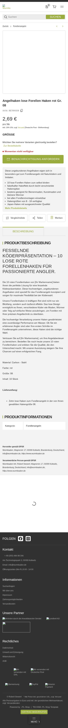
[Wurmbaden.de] (6, 6)
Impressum (7, 595)
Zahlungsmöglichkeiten (13, 599)
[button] (62, 531)
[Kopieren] (22, 111)
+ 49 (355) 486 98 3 (12, 556)
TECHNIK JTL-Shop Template (45, 707)
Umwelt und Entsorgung (13, 652)
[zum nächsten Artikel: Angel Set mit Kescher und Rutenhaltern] (62, 26)
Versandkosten (9, 604)
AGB (4, 661)
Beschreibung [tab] (23, 231)
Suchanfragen (9, 586)
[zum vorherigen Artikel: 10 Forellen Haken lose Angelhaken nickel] (56, 26)
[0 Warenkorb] (54, 6)
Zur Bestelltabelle (12, 145)
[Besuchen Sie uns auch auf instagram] (28, 538)
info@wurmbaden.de (17, 565)
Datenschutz (8, 648)
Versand (21, 127)
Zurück (5, 26)
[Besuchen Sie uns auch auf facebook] (20, 538)
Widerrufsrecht (9, 657)
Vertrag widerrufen (34, 712)
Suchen (55, 17)
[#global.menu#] (62, 6)
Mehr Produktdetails (16, 208)
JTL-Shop (25, 707)
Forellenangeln (19, 26)
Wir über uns (8, 591)
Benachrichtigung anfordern (36, 159)
